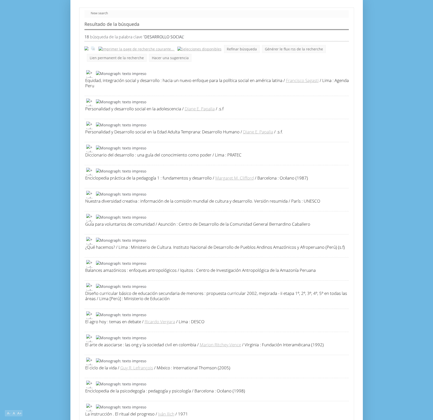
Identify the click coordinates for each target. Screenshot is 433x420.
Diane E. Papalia (200, 109)
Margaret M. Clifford (234, 178)
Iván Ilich (166, 414)
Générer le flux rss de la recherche (294, 49)
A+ (19, 413)
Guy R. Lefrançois (136, 368)
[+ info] (90, 74)
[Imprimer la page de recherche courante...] (136, 49)
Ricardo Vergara (160, 321)
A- (9, 413)
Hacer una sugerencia (170, 57)
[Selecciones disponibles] (199, 49)
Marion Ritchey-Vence (220, 345)
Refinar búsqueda (242, 49)
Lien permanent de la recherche (117, 57)
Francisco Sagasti (302, 80)
